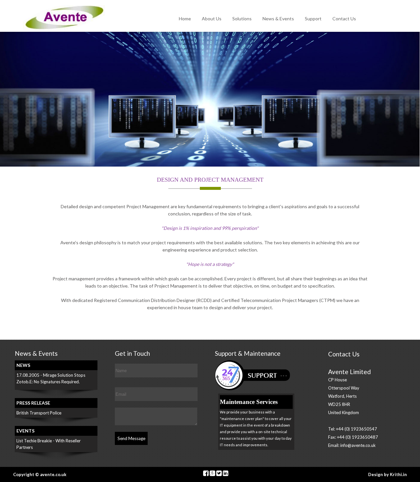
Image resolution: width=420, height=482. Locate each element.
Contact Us (344, 18)
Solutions (242, 18)
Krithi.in (398, 474)
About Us (211, 18)
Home (185, 18)
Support (313, 18)
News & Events (278, 18)
